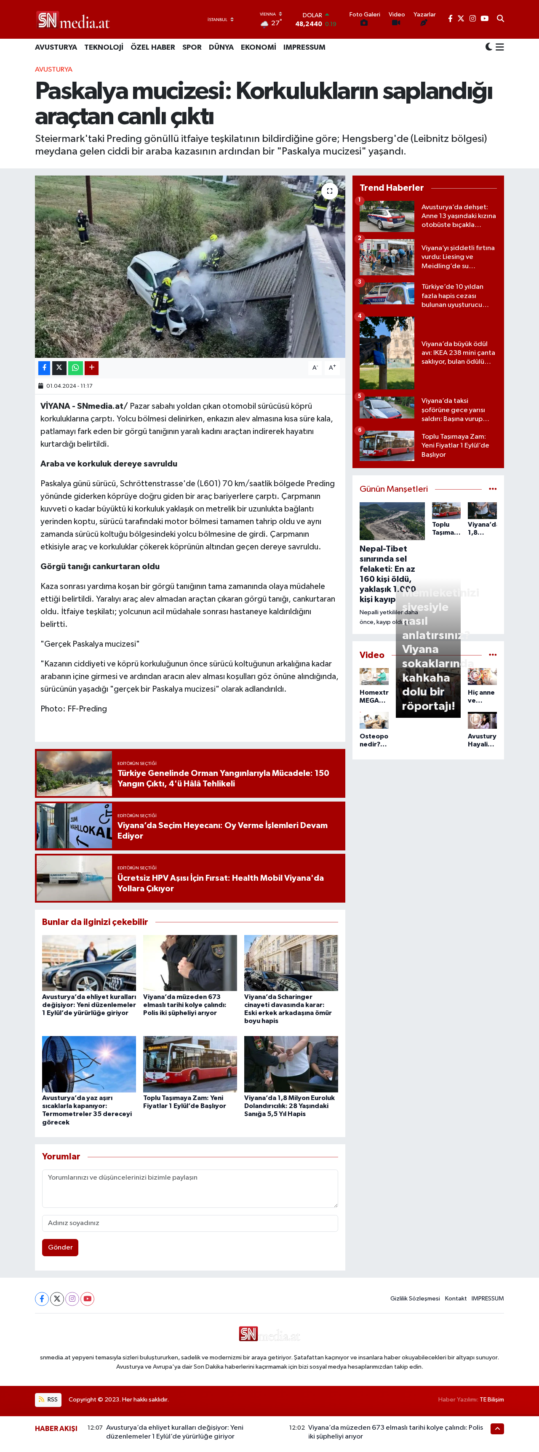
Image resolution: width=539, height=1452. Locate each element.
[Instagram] (72, 1299)
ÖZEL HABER (153, 47)
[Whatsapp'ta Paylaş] (75, 368)
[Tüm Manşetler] (493, 489)
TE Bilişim (492, 1399)
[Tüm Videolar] (493, 655)
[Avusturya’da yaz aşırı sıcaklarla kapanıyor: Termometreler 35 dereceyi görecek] (89, 1064)
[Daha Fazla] (92, 368)
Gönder (60, 1247)
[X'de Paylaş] (59, 368)
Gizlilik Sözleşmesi (415, 1298)
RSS (52, 1399)
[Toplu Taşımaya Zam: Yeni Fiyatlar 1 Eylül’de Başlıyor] (190, 1064)
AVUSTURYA (56, 47)
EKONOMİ (258, 47)
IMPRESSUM (304, 47)
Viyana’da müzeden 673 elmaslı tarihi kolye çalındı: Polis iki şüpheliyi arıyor (185, 1005)
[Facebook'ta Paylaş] (44, 368)
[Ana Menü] (498, 48)
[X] (57, 1299)
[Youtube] (87, 1299)
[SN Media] (73, 19)
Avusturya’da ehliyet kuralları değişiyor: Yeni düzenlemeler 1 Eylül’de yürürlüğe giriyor (89, 1005)
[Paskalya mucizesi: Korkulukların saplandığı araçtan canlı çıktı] (190, 266)
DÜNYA (221, 47)
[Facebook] (42, 1299)
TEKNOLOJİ (103, 47)
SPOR (192, 47)
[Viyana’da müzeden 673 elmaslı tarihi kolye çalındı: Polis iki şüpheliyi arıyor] (190, 963)
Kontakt (456, 1298)
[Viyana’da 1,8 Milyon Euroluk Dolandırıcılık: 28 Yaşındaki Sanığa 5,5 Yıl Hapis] (291, 1064)
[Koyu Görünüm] (489, 47)
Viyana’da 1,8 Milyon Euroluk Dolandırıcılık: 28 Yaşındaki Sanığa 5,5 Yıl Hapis (289, 1106)
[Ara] (500, 19)
